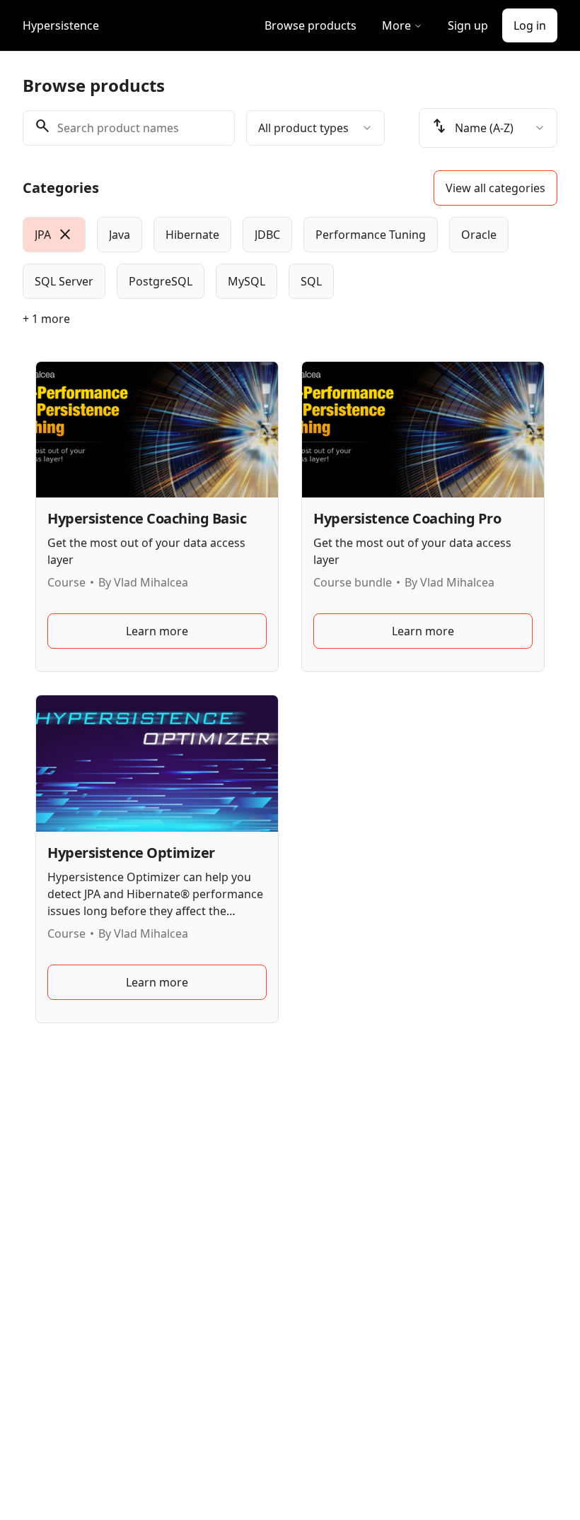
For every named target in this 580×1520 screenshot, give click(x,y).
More (396, 25)
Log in (530, 25)
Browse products (310, 25)
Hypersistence (61, 25)
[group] (290, 258)
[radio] (54, 234)
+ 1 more (46, 318)
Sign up (468, 25)
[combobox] (315, 128)
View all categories (495, 188)
